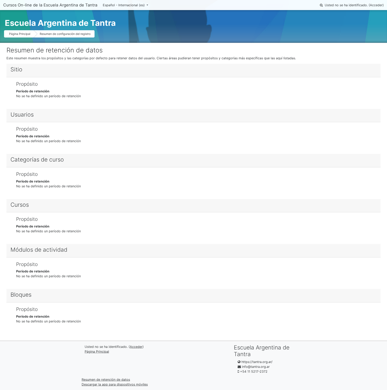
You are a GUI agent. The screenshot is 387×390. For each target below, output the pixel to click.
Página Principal (19, 33)
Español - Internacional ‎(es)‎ (124, 5)
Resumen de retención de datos (106, 379)
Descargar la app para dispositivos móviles (115, 384)
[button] (321, 5)
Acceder (376, 5)
